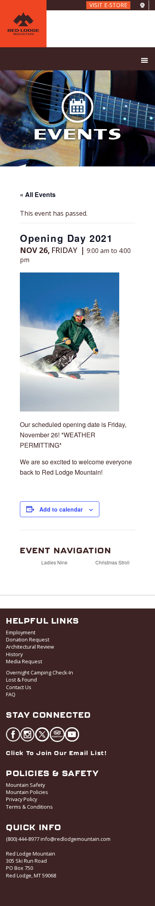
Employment (20, 632)
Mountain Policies (27, 792)
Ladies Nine (54, 562)
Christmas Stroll (113, 562)
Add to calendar (61, 509)
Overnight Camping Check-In (39, 672)
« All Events (38, 194)
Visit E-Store (108, 5)
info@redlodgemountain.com (75, 838)
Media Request (24, 661)
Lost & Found (21, 679)
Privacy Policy (21, 799)
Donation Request (27, 639)
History (14, 654)
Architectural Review (30, 646)
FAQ (10, 694)
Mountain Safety (25, 784)
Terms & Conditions (29, 806)
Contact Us (18, 687)
